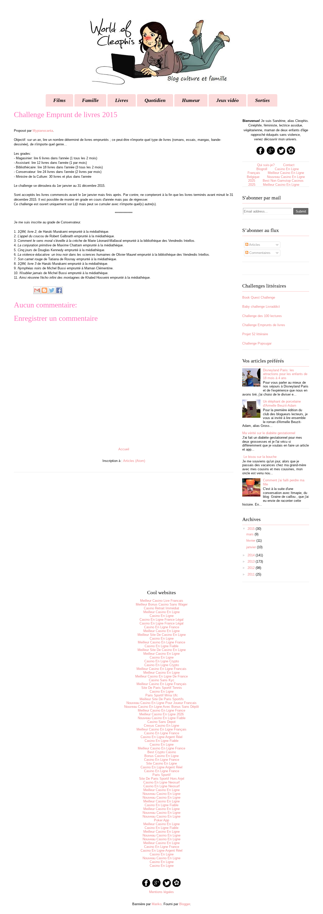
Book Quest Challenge (258, 297)
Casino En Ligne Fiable (161, 646)
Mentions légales (161, 892)
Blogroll (261, 169)
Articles (254, 245)
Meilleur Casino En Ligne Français (161, 684)
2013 (251, 561)
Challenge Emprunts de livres (263, 325)
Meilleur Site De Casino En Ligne (162, 635)
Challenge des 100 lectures (262, 316)
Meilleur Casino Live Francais (161, 601)
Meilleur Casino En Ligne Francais (161, 669)
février (250, 540)
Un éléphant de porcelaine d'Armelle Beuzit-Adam (282, 403)
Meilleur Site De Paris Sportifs (162, 699)
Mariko (157, 904)
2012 (251, 568)
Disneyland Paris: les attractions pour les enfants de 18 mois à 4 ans (285, 374)
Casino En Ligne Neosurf (161, 782)
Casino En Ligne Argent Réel (161, 737)
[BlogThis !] (44, 290)
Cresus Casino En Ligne (161, 725)
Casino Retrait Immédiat (161, 608)
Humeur (191, 100)
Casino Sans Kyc (161, 680)
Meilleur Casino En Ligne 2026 (161, 714)
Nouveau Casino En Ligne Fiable (161, 718)
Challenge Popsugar (257, 343)
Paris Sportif (161, 775)
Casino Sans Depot (161, 722)
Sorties (262, 100)
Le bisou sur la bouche (260, 457)
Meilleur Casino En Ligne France (161, 642)
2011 (251, 574)
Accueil (123, 449)
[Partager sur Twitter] (52, 290)
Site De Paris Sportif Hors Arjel (161, 778)
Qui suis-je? (266, 165)
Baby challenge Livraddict (261, 306)
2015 (251, 529)
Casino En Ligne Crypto (161, 661)
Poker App (161, 820)
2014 (251, 555)
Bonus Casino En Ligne (161, 756)
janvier (251, 547)
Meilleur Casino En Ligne (281, 184)
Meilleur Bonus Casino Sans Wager (161, 604)
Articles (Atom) (134, 461)
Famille (90, 100)
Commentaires (259, 253)
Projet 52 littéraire (255, 334)
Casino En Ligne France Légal (161, 619)
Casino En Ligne (162, 616)
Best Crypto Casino (161, 752)
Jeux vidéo (227, 100)
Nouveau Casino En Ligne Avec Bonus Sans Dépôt (161, 707)
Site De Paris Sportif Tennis (161, 688)
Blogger (184, 904)
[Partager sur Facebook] (59, 290)
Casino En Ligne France (161, 627)
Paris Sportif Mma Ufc (161, 695)
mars (250, 534)
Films (59, 100)
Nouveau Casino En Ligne (161, 794)
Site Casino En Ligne (161, 763)
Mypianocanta (43, 131)
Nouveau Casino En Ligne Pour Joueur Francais (161, 703)
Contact (288, 165)
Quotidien (155, 100)
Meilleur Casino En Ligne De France (161, 676)
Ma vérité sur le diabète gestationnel (268, 433)
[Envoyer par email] (37, 290)
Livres (121, 100)
